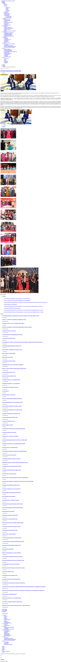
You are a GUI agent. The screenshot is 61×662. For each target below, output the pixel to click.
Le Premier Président (7, 20)
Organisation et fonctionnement (9, 32)
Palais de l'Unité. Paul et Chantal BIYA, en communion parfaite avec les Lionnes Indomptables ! (17, 298)
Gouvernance (6, 44)
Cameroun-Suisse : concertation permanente (9, 594)
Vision (5, 616)
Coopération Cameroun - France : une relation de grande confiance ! (13, 323)
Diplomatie (6, 41)
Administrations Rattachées (8, 34)
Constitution (6, 38)
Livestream (6, 62)
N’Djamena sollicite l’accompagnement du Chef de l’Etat (11, 492)
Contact (3, 652)
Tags (3, 647)
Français (3, 1)
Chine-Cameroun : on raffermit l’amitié (8, 353)
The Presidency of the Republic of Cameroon (8, 0)
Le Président (4, 18)
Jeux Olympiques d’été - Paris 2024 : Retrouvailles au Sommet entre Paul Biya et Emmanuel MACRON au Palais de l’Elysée (22, 342)
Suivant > (3, 126)
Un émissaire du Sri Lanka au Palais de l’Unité (9, 530)
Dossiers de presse (7, 13)
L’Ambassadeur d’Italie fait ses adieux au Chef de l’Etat (11, 458)
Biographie (6, 21)
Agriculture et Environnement (8, 45)
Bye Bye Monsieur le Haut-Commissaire (8, 496)
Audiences (5, 11)
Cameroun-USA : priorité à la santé (8, 571)
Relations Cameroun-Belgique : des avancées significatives (11, 552)
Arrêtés (7, 9)
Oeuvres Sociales (6, 625)
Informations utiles (7, 633)
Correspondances (6, 15)
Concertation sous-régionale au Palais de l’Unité (10, 515)
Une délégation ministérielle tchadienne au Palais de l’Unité (11, 345)
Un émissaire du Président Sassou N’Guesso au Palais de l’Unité (12, 402)
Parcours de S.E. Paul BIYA (8, 22)
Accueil (3, 64)
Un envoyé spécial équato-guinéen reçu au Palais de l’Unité (11, 537)
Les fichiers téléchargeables (8, 644)
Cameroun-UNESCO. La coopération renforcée (10, 447)
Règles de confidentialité (6, 651)
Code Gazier (6, 55)
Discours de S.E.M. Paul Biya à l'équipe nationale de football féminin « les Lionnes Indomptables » (17, 300)
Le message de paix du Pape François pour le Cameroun (11, 526)
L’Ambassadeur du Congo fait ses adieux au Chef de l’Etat (11, 466)
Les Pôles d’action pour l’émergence (9, 43)
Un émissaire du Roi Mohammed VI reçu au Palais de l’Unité (12, 409)
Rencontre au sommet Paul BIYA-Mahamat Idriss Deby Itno (12, 398)
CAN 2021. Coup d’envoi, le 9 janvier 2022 (10, 70)
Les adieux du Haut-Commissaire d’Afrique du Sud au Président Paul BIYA (14, 451)
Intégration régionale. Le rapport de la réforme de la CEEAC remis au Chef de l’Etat (16, 605)
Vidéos (5, 60)
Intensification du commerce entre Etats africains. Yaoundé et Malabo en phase (15, 462)
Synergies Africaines (7, 29)
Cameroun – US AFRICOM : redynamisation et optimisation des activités (14, 319)
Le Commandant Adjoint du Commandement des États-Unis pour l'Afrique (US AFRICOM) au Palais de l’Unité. (20, 315)
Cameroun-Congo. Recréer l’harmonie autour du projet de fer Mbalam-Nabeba (15, 477)
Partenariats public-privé (7, 53)
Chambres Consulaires (7, 56)
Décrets (7, 8)
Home (3, 646)
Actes (5, 5)
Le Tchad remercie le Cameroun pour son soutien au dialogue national (13, 428)
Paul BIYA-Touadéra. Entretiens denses (8, 394)
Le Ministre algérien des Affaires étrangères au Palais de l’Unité (12, 503)
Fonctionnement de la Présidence (9, 627)
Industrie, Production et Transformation (10, 46)
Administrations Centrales (8, 33)
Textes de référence (7, 54)
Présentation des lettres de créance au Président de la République (12, 364)
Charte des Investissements (8, 49)
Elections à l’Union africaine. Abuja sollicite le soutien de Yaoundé (12, 522)
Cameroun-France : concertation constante (9, 473)
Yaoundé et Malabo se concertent (7, 424)
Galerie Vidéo (6, 642)
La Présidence (4, 31)
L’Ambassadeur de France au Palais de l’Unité (9, 575)
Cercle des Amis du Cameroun (8, 28)
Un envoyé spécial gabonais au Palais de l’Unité (10, 417)
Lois (6, 6)
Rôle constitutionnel (7, 19)
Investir (3, 48)
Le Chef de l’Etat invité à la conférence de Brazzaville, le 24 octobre (13, 541)
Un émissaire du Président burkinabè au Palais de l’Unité (11, 545)
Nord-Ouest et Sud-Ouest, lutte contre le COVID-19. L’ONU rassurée (13, 567)
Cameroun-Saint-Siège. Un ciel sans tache (9, 330)
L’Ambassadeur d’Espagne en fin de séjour (9, 432)
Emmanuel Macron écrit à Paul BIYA (8, 511)
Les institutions (6, 40)
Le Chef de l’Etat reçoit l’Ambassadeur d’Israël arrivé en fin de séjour (13, 582)
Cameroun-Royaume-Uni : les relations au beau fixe (10, 500)
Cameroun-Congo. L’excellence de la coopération (10, 436)
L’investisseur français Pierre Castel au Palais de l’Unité (11, 579)
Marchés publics (6, 52)
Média (3, 57)
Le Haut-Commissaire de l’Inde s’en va (8, 372)
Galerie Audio (6, 643)
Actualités (3, 3)
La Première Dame (5, 25)
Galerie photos (6, 58)
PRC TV (3, 649)
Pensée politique (6, 23)
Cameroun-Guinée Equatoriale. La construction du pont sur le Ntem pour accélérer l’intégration (17, 481)
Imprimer (3, 72)
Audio (5, 59)
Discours (5, 4)
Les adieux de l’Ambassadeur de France (8, 421)
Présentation (6, 37)
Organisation (6, 628)
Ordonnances (8, 7)
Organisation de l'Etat (7, 39)
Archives (3, 648)
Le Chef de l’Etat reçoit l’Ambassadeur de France (10, 387)
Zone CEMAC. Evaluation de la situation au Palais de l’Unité (12, 601)
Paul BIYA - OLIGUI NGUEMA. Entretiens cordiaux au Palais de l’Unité (14, 368)
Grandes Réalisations (7, 619)
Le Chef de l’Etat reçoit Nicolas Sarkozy (8, 338)
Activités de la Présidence (8, 35)
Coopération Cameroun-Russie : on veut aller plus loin (11, 383)
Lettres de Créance (7, 14)
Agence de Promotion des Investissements (10, 51)
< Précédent (4, 125)
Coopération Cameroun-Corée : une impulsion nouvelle (11, 379)
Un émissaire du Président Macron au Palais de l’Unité (11, 413)
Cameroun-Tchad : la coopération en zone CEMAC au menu (12, 349)
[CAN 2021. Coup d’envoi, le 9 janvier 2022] (18, 89)
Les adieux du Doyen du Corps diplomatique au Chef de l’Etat (12, 334)
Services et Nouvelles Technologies (9, 47)
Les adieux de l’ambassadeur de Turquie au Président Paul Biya (12, 507)
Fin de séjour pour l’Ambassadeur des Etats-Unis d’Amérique (12, 556)
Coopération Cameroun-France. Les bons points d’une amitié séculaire (13, 443)
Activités (5, 26)
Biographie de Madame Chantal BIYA (10, 30)
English (3, 2)
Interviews (5, 618)
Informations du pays (7, 630)
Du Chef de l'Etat (8, 16)
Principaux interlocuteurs (8, 50)
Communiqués (6, 12)
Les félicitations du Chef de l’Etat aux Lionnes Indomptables (12, 308)
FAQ (3, 650)
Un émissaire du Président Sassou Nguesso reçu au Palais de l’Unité (13, 560)
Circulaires (7, 10)
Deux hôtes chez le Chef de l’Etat (7, 357)
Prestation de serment (7, 24)
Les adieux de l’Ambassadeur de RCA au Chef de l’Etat (11, 488)
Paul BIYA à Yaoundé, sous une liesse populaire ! (10, 304)
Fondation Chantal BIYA (8, 27)
